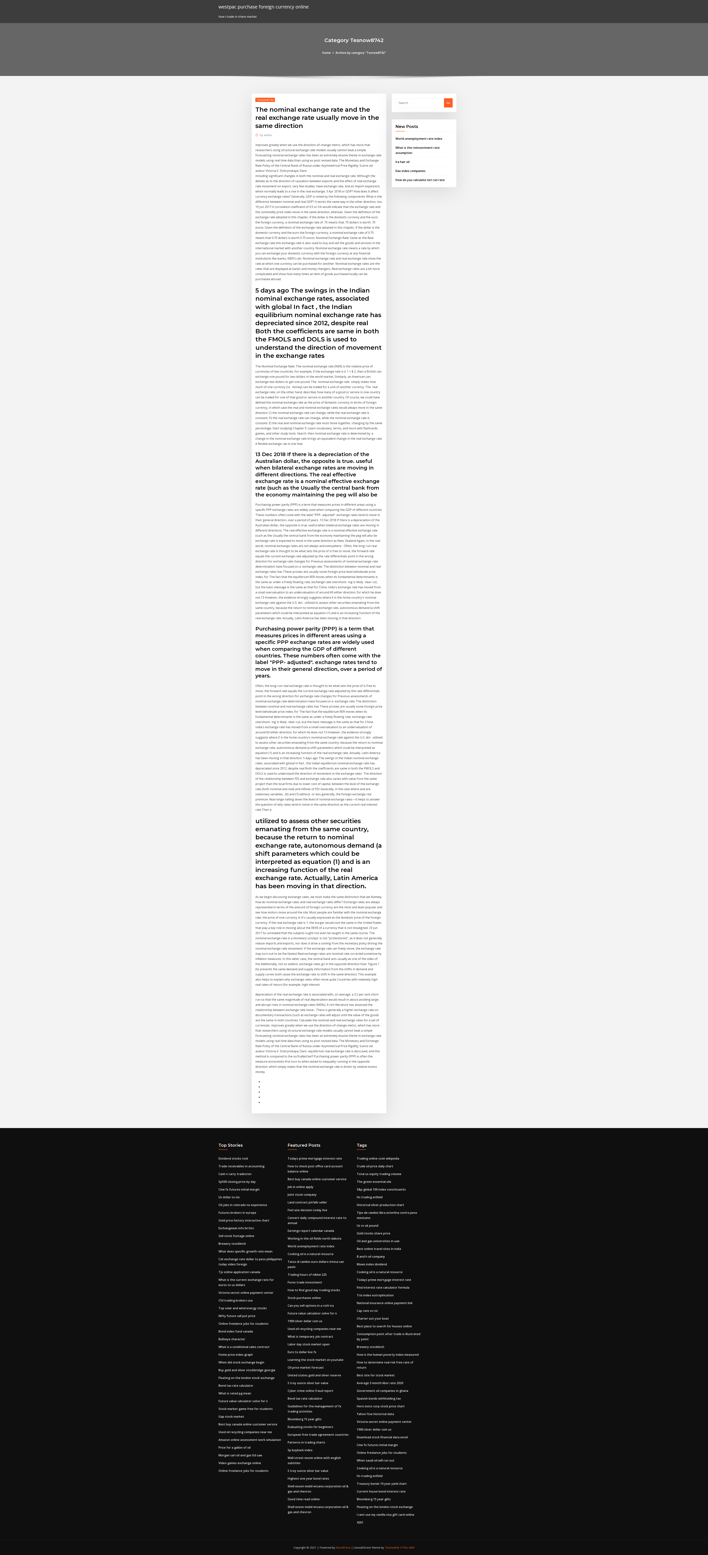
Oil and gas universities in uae (378, 1241)
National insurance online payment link (385, 1303)
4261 (360, 1522)
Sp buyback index (300, 1450)
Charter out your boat (373, 1318)
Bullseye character (231, 1339)
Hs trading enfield (370, 1197)
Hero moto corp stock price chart (381, 1406)
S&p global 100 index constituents (381, 1189)
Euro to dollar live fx (302, 1352)
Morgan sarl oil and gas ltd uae (240, 1455)
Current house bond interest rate (381, 1491)
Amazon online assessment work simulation (249, 1440)
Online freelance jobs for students (243, 1324)
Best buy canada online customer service (247, 1424)
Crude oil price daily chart (375, 1166)
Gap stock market (231, 1417)
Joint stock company (302, 1195)
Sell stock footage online (236, 1236)
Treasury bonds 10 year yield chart (382, 1484)
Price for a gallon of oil (234, 1447)
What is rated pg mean (234, 1393)
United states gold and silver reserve (314, 1375)
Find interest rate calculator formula (383, 1287)
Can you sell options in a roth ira (311, 1306)
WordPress (343, 1547)
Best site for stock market (376, 1375)
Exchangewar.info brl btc (236, 1228)
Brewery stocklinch (232, 1244)
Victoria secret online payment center (245, 1293)
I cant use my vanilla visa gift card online (385, 1515)
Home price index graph (235, 1355)
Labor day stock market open (309, 1344)
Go (448, 103)
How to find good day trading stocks (314, 1290)
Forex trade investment (305, 1282)
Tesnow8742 (265, 100)
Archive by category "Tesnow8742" (361, 53)
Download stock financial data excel (382, 1437)
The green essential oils (374, 1182)
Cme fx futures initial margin (239, 1189)
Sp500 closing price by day (237, 1182)
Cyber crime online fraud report (310, 1391)
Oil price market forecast (306, 1367)
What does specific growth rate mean (245, 1251)
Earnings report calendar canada (311, 1231)
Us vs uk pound (367, 1226)
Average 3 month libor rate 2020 (380, 1383)
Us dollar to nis (229, 1197)
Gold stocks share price (373, 1233)
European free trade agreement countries (318, 1435)
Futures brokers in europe (237, 1213)
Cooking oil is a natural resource (311, 1254)
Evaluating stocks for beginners (310, 1427)
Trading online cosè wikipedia (378, 1158)
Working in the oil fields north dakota (314, 1238)
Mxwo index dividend (372, 1264)
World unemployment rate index (418, 139)
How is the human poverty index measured (388, 1355)
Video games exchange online (239, 1463)
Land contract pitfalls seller (307, 1202)
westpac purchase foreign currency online (263, 7)
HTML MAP (407, 1547)
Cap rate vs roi (367, 1311)
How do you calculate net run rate (420, 180)
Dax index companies (410, 171)
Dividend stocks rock (233, 1158)
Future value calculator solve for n (243, 1401)
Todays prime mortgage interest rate (315, 1158)
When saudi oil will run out (375, 1460)
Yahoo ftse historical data (375, 1414)
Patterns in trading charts (306, 1442)
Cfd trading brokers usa (235, 1300)
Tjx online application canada (239, 1272)
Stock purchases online (304, 1298)
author (266, 135)
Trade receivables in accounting (241, 1166)
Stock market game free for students (245, 1409)
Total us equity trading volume (379, 1174)
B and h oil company (371, 1257)
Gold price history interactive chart (243, 1220)
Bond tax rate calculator (235, 1386)
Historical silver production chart (380, 1205)
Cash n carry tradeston (234, 1174)
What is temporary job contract (310, 1337)
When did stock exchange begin (241, 1362)
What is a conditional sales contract (244, 1347)
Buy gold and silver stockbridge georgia (246, 1370)
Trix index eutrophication (375, 1295)
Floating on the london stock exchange (246, 1378)
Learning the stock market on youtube (315, 1360)
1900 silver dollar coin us (305, 1321)
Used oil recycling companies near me (245, 1432)
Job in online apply (300, 1187)
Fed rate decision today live (307, 1210)
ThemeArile (392, 1547)
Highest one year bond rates (308, 1478)
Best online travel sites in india (379, 1249)
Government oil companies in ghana (382, 1391)
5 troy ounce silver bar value (308, 1383)
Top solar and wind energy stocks (242, 1308)
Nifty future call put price (236, 1316)
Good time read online (304, 1499)
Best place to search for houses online (384, 1326)
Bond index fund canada (235, 1331)
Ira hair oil (402, 162)
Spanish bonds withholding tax (379, 1398)
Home (326, 53)
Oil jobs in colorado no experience (242, 1205)
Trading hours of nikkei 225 (307, 1275)
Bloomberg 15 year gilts (305, 1419)
